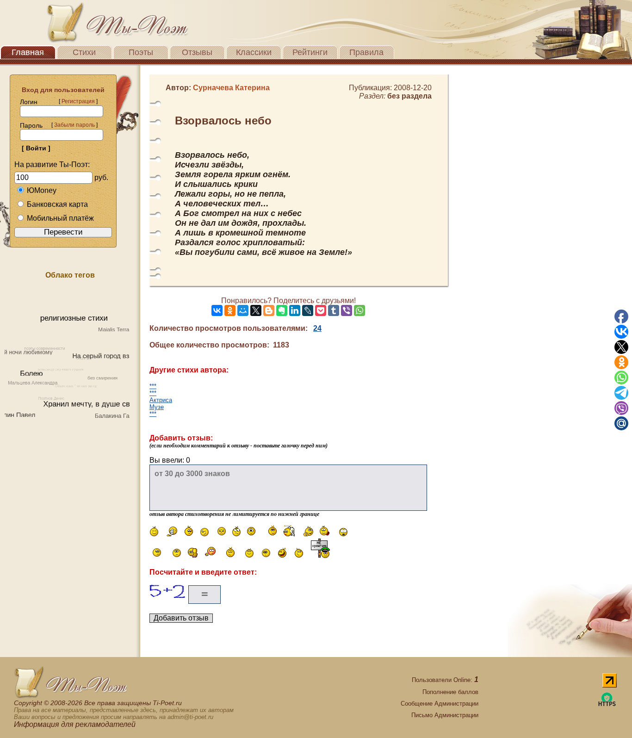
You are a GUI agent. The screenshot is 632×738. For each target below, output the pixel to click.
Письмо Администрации (444, 715)
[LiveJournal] (307, 310)
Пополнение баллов (450, 691)
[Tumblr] (333, 310)
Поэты (141, 52)
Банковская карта (57, 204)
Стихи (84, 52)
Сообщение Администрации (439, 703)
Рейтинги (310, 52)
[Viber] (346, 310)
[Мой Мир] (242, 310)
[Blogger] (268, 310)
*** (152, 386)
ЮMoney (41, 190)
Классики (254, 52)
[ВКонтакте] (217, 310)
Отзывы (197, 52)
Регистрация (78, 101)
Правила (366, 52)
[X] (255, 310)
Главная (28, 52)
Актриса (160, 400)
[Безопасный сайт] (607, 704)
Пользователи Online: (445, 679)
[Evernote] (281, 310)
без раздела (409, 96)
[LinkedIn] (294, 310)
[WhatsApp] (359, 310)
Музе (156, 406)
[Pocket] (320, 310)
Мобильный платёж (60, 218)
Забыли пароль (74, 125)
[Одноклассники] (229, 310)
